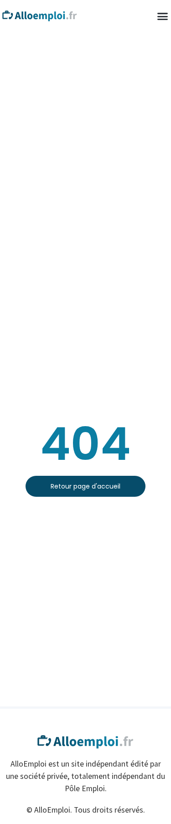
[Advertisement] (85, 121)
